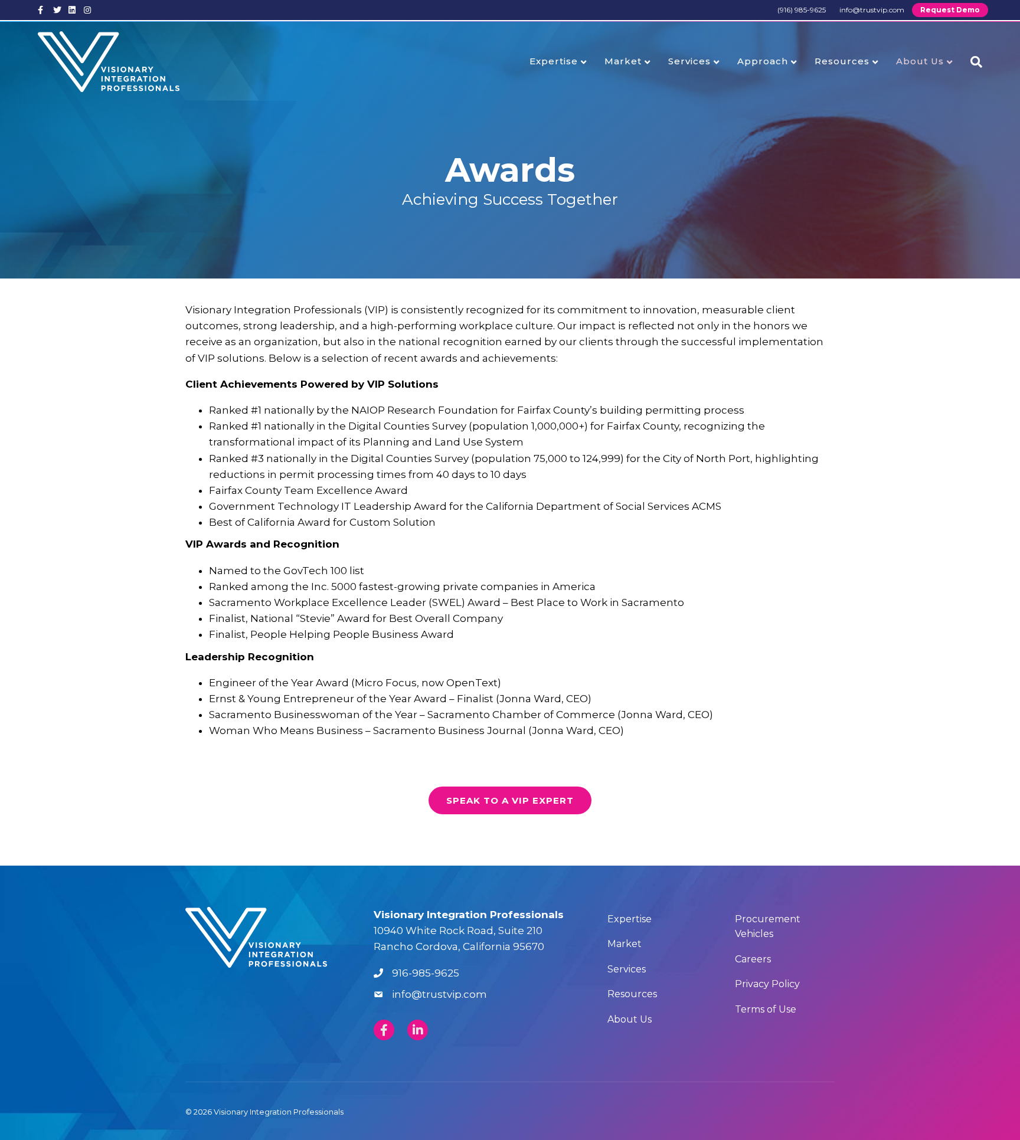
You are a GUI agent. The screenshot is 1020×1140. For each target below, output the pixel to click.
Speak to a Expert (510, 800)
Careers (753, 959)
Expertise (553, 61)
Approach (762, 61)
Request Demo (950, 9)
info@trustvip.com (871, 9)
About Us (920, 61)
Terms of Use (765, 1009)
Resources (842, 61)
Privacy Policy (767, 984)
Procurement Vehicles (767, 926)
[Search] (972, 62)
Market (623, 61)
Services (689, 61)
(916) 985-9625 (801, 9)
